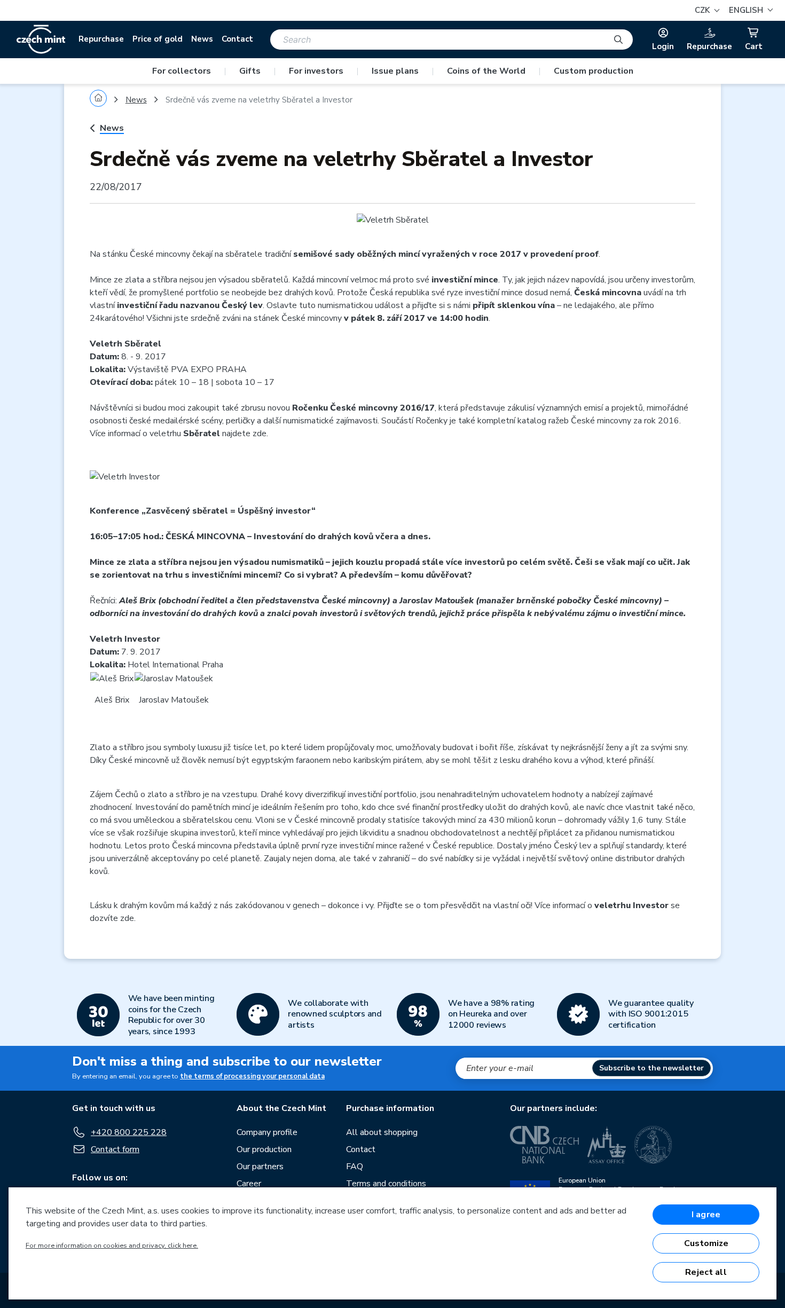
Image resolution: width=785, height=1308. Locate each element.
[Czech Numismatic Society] (653, 1144)
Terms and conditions (386, 1183)
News (202, 39)
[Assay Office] (606, 1144)
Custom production (593, 71)
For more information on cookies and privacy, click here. (112, 1245)
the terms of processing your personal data (252, 1076)
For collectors (181, 71)
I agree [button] (706, 1214)
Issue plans (395, 71)
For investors (316, 71)
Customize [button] (706, 1243)
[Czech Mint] (41, 39)
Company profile (267, 1132)
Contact (237, 39)
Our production (264, 1149)
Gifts (250, 71)
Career (249, 1183)
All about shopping (382, 1132)
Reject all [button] (706, 1272)
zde (259, 433)
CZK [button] (703, 10)
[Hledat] (618, 39)
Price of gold (157, 39)
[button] (749, 10)
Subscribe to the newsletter (651, 1068)
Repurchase (101, 39)
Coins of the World (486, 71)
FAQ (354, 1166)
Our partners (260, 1166)
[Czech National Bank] (544, 1144)
